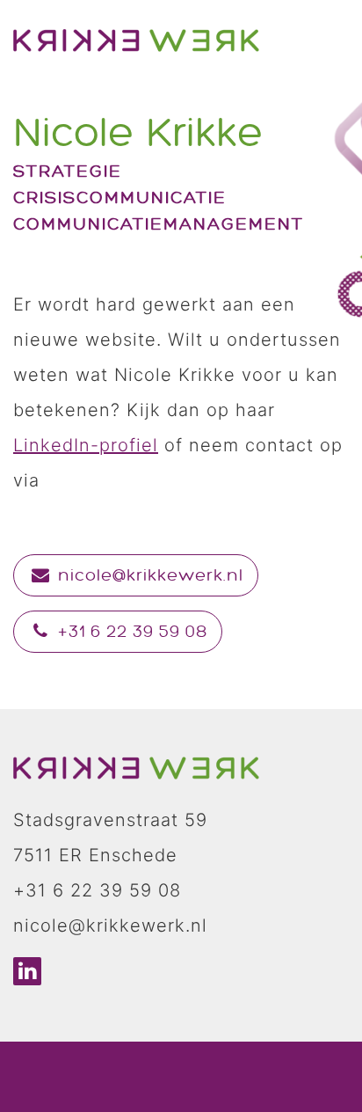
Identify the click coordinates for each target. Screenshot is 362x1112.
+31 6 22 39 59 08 (130, 631)
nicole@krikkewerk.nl (148, 575)
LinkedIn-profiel (85, 445)
